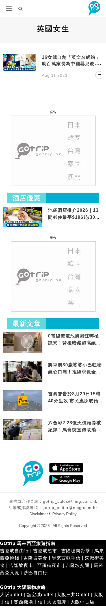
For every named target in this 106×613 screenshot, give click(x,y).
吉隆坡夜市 (21, 565)
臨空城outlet (40, 594)
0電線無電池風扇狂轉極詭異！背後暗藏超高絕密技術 (74, 343)
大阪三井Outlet (73, 594)
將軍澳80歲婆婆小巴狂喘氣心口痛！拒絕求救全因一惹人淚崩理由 (75, 372)
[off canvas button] (9, 9)
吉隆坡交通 (78, 565)
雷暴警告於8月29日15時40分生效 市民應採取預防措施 (75, 401)
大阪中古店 (82, 602)
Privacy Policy (64, 513)
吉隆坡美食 (35, 558)
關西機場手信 (28, 602)
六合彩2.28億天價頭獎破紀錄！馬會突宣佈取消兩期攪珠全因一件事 (74, 430)
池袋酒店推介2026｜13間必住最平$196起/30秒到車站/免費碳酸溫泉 (74, 217)
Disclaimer (38, 513)
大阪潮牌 (56, 602)
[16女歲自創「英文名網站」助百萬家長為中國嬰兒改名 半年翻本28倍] (19, 62)
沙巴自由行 (35, 572)
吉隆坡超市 (45, 550)
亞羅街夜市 (49, 565)
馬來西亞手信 (66, 558)
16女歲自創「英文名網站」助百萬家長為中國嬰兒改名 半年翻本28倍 (71, 64)
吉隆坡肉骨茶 (75, 550)
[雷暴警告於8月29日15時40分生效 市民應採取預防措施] (22, 400)
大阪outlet (11, 594)
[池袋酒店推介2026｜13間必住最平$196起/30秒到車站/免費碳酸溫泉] (22, 216)
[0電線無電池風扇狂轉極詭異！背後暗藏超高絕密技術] (22, 343)
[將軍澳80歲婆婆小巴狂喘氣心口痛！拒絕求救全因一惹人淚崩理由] (22, 371)
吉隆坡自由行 (14, 550)
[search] (20, 8)
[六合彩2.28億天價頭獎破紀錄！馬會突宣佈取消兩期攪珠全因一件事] (22, 429)
